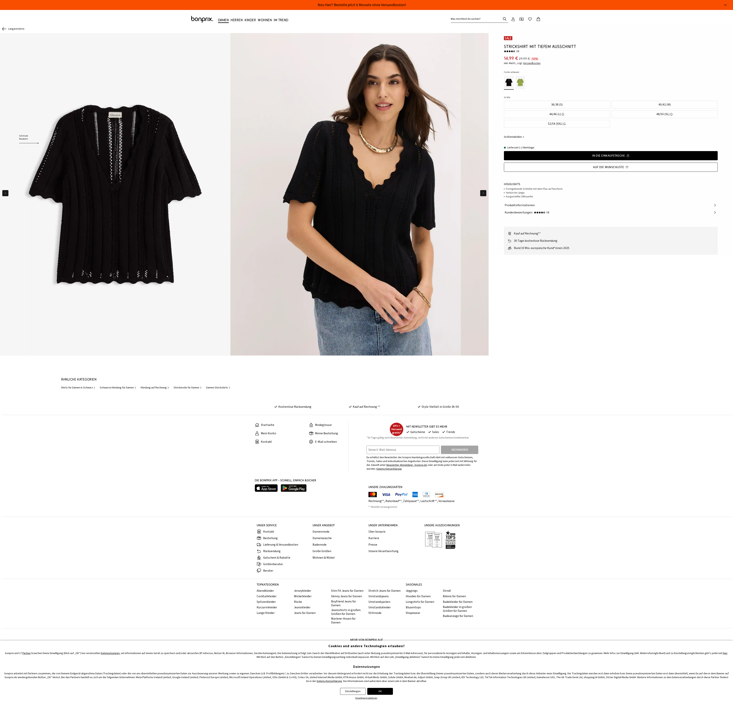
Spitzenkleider (266, 602)
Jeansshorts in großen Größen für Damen (346, 612)
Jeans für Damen (305, 613)
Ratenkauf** (393, 501)
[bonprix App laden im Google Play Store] (294, 488)
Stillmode (374, 613)
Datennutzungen (110, 653)
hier (725, 653)
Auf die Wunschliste (608, 167)
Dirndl (447, 591)
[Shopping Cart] (538, 19)
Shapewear (413, 613)
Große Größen (322, 551)
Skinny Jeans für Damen (346, 596)
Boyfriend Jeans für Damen (343, 603)
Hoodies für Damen (418, 596)
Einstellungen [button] (353, 691)
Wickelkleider (303, 596)
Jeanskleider (302, 607)
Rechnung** (376, 501)
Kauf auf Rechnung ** (366, 407)
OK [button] (380, 691)
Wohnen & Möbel (324, 558)
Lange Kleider (266, 613)
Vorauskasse (446, 501)
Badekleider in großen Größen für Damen (457, 609)
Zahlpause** (411, 501)
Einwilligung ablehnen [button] (366, 698)
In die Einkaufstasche (608, 155)
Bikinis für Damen (454, 596)
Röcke (298, 602)
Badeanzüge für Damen (458, 616)
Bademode (320, 545)
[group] (115, 194)
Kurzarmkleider (267, 607)
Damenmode (321, 532)
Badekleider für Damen (458, 602)
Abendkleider (265, 591)
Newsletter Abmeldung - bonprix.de (406, 465)
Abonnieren (459, 450)
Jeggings (412, 591)
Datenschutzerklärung (389, 469)
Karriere (373, 538)
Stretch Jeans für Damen (384, 591)
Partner (26, 653)
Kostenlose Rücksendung (294, 407)
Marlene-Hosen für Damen (343, 620)
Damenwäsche (322, 538)
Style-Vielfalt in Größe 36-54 (440, 407)
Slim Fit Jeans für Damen (347, 591)
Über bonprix (376, 532)
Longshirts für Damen (420, 602)
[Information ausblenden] (725, 5)
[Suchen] (504, 18)
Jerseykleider (302, 591)
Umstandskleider (379, 607)
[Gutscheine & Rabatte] (521, 19)
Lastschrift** (428, 501)
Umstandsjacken (379, 602)
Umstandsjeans (378, 596)
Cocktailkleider (267, 596)
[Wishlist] (529, 19)
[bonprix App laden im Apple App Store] (266, 488)
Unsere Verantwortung (383, 551)
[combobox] (476, 19)
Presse (372, 545)
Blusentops (413, 607)
